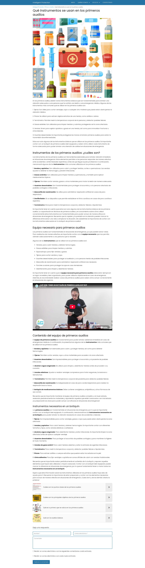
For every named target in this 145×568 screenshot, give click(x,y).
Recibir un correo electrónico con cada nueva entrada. (55, 556)
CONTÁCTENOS (107, 2)
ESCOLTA (95, 2)
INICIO (73, 2)
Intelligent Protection (41, 2)
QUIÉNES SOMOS (83, 2)
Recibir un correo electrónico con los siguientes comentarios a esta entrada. (63, 551)
